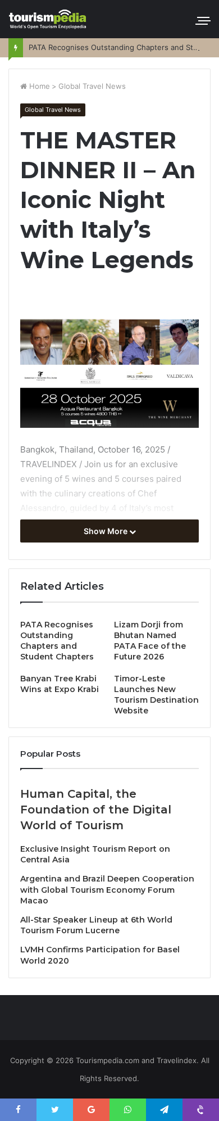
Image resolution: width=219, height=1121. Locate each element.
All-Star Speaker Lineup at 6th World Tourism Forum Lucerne (96, 925)
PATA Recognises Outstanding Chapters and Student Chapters (57, 641)
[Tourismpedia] (47, 19)
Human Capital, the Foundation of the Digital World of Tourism (95, 809)
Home (38, 86)
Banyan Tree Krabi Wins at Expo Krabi (59, 683)
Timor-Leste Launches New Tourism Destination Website (156, 694)
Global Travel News (92, 86)
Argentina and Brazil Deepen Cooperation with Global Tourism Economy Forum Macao (107, 890)
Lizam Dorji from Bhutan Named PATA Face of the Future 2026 (150, 641)
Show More (106, 531)
